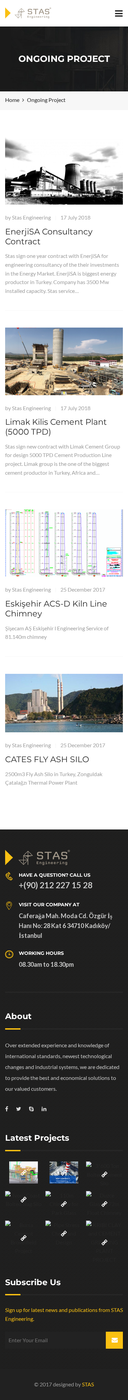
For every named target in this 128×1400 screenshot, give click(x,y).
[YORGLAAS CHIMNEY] (63, 1172)
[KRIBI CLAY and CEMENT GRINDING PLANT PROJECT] (104, 1242)
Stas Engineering (31, 217)
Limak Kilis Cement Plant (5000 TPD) (56, 427)
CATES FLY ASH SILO (47, 759)
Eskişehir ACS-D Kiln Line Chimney (56, 608)
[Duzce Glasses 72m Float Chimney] (104, 1204)
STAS (88, 1384)
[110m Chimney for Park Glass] (63, 1204)
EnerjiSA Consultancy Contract (49, 236)
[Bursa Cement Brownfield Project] (23, 1238)
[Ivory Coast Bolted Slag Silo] (23, 1199)
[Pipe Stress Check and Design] (63, 1234)
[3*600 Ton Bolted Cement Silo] (104, 1174)
